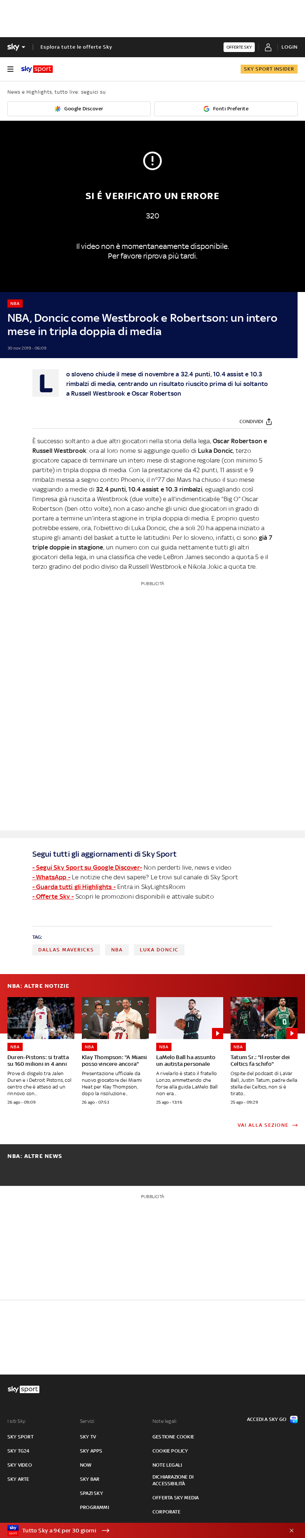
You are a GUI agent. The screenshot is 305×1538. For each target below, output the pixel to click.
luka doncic (159, 950)
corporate (166, 1512)
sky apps (91, 1451)
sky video (19, 1465)
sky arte (18, 1479)
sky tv (88, 1437)
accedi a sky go (266, 1419)
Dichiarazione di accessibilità (172, 1480)
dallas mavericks (66, 950)
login (290, 47)
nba (117, 950)
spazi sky (91, 1493)
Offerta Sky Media (175, 1497)
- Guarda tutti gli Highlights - (74, 886)
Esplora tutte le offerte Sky (76, 47)
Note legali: (164, 1421)
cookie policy (170, 1451)
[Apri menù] (10, 69)
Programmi (94, 1507)
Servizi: (88, 1421)
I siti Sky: (16, 1421)
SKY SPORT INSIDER (269, 69)
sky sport (20, 1437)
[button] (140, 1530)
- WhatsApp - (51, 877)
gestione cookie (173, 1437)
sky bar (89, 1479)
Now (86, 1465)
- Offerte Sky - (53, 896)
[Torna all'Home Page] (37, 69)
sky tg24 (18, 1451)
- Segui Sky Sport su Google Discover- (87, 867)
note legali (167, 1465)
